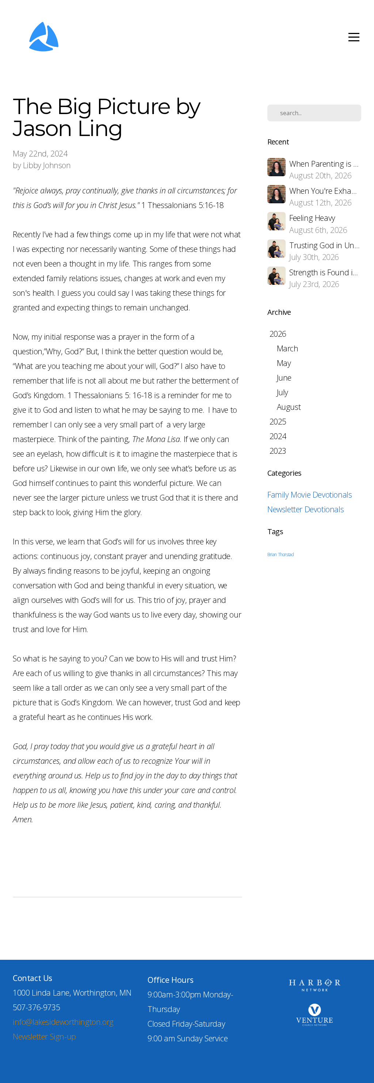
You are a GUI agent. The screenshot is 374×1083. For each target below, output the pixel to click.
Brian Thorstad (280, 554)
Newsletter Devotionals (305, 509)
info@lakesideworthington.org (63, 1021)
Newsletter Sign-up (44, 1036)
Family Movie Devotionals (309, 494)
